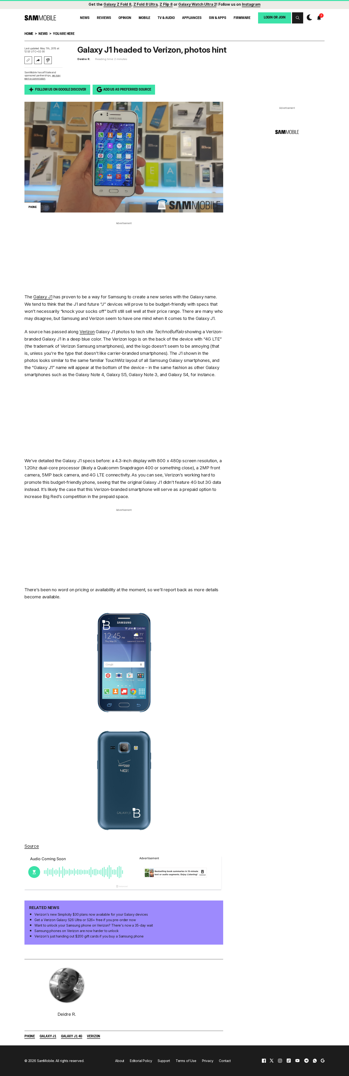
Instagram (251, 4)
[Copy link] (28, 60)
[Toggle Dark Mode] (308, 17)
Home (28, 34)
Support (164, 1061)
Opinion (124, 18)
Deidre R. (83, 59)
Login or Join (275, 17)
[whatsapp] (315, 1061)
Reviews (104, 18)
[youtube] (297, 1061)
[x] (272, 1061)
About (119, 1061)
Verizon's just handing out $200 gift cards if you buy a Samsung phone (88, 936)
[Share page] (38, 60)
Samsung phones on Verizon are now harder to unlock (76, 931)
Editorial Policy (141, 1061)
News (84, 18)
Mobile (144, 18)
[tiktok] (288, 1061)
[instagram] (280, 1061)
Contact (225, 1061)
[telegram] (306, 1061)
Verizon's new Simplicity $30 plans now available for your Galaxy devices (91, 914)
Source (31, 846)
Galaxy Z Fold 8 (117, 4)
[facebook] (264, 1061)
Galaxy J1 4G (71, 1036)
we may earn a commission (42, 77)
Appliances (192, 18)
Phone (29, 1036)
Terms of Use (186, 1061)
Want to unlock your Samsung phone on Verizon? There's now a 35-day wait (93, 925)
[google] (323, 1061)
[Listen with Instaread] (48, 60)
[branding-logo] (40, 18)
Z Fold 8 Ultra (145, 4)
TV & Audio (166, 18)
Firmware (242, 18)
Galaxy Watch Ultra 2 (197, 4)
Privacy (207, 1061)
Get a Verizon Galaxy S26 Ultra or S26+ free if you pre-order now (85, 920)
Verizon (87, 331)
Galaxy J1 (42, 297)
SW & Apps (217, 18)
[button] (297, 17)
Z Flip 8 (166, 4)
